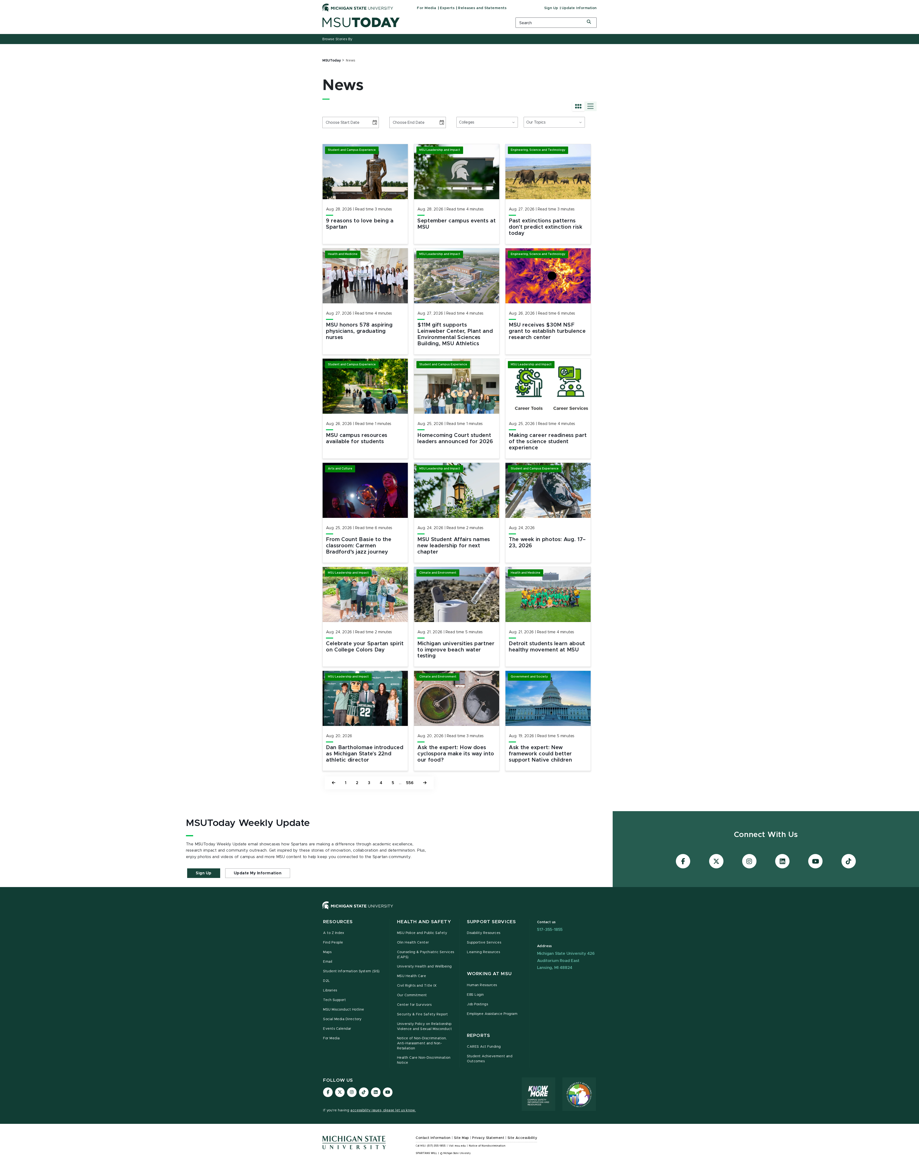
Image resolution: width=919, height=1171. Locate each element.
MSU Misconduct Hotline (343, 1009)
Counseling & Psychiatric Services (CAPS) (425, 954)
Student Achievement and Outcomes (489, 1059)
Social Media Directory (342, 1019)
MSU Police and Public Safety (422, 933)
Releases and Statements (482, 8)
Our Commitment (412, 995)
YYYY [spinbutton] (345, 122)
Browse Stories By (337, 39)
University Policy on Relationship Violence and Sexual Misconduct (424, 1026)
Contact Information (433, 1138)
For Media (426, 8)
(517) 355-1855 (436, 1146)
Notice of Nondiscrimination (487, 1146)
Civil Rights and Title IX (417, 985)
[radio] (578, 106)
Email (327, 961)
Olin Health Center (413, 942)
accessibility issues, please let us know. (383, 1110)
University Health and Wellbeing (424, 966)
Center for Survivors (414, 1005)
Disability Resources (483, 933)
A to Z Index (333, 933)
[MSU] (459, 910)
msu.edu (460, 1146)
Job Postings (477, 1004)
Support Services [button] (491, 922)
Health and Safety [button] (424, 922)
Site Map (461, 1138)
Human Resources (482, 985)
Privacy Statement (488, 1138)
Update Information (579, 8)
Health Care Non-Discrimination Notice (424, 1060)
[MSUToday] (412, 22)
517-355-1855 (550, 930)
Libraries (330, 990)
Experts (447, 8)
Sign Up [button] (204, 873)
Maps (327, 952)
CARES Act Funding (484, 1046)
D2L (326, 981)
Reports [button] (478, 1035)
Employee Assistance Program (492, 1014)
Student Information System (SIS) (351, 971)
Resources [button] (338, 922)
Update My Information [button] (258, 873)
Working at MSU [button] (489, 974)
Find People (333, 942)
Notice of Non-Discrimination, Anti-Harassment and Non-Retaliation (422, 1043)
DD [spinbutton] (335, 122)
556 (410, 783)
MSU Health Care (411, 976)
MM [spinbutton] (328, 122)
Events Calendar (337, 1028)
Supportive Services (484, 942)
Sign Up (551, 8)
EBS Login (475, 994)
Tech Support (334, 1000)
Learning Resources (483, 952)
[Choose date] (375, 122)
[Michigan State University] (357, 7)
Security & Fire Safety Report (422, 1014)
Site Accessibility (522, 1138)
